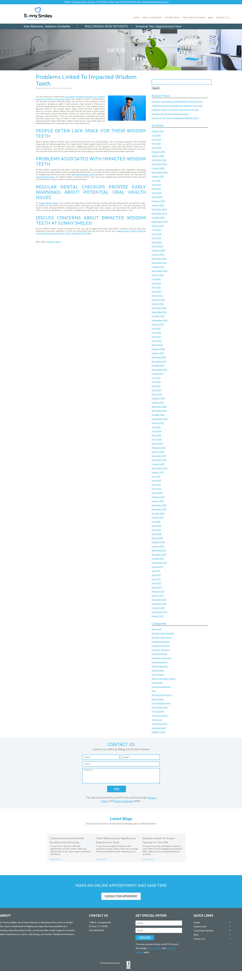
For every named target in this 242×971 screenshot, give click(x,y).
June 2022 (156, 332)
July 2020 (156, 427)
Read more (55, 859)
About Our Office (152, 17)
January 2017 (158, 595)
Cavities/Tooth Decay (162, 637)
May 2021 (156, 386)
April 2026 (156, 148)
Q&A (154, 691)
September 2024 (160, 221)
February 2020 (158, 448)
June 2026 (156, 139)
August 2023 (157, 275)
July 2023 (156, 279)
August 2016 (157, 616)
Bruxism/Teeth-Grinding (163, 633)
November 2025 (159, 164)
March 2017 (157, 587)
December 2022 (159, 308)
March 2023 (157, 296)
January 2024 (158, 254)
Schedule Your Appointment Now (158, 26)
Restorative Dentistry (162, 695)
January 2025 (158, 205)
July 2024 (156, 230)
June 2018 (156, 526)
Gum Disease (158, 674)
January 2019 (158, 501)
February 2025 (158, 201)
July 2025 (156, 180)
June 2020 (156, 431)
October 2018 (158, 513)
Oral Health (157, 683)
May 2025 (156, 189)
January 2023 (158, 304)
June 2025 (156, 185)
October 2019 (158, 464)
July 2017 (156, 571)
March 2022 (157, 345)
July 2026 (156, 135)
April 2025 (156, 193)
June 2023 (156, 283)
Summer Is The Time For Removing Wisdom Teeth (175, 118)
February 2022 (158, 349)
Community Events (161, 646)
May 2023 (156, 287)
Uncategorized (158, 728)
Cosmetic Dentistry (161, 650)
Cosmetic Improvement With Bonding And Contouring (177, 102)
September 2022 (160, 320)
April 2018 (156, 534)
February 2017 (158, 591)
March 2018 (157, 538)
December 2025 (159, 160)
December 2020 (159, 406)
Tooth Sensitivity (160, 724)
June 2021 (156, 382)
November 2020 (159, 411)
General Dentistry (160, 666)
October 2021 (158, 365)
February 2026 (158, 152)
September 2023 (159, 271)
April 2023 (156, 291)
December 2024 (159, 209)
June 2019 (156, 480)
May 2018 (156, 530)
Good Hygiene (158, 670)
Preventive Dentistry (161, 687)
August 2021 (157, 374)
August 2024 (158, 226)
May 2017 (156, 579)
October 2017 (158, 559)
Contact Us (222, 17)
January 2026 (158, 156)
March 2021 (157, 394)
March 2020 (157, 443)
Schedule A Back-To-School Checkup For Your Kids (175, 110)
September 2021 (159, 369)
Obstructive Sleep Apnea (163, 678)
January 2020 (158, 452)
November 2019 (159, 460)
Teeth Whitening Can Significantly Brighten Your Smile (177, 106)
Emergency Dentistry (161, 658)
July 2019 (156, 476)
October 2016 (158, 608)
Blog (210, 17)
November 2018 (159, 509)
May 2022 (156, 337)
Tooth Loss (157, 720)
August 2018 (157, 517)
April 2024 (157, 242)
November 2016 (159, 604)
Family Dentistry (159, 662)
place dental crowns (45, 177)
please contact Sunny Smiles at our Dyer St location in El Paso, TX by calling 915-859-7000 (91, 232)
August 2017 (157, 567)
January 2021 (158, 402)
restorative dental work (82, 174)
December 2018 (159, 505)
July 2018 (156, 521)
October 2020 (158, 415)
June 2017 (156, 575)
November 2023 (159, 263)
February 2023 (158, 300)
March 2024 (157, 246)
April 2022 (156, 341)
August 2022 (158, 324)
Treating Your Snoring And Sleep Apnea (170, 114)
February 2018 (158, 542)
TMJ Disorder (158, 711)
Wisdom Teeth (53, 242)
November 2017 (159, 554)
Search (156, 88)
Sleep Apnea (158, 699)
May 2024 (156, 238)
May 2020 (156, 435)
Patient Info (172, 17)
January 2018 (158, 546)
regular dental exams (49, 203)
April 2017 (156, 583)
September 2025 (160, 172)
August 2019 (157, 472)
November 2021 (159, 361)
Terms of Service (123, 801)
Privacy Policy (154, 948)
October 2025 (158, 168)
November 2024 (159, 213)
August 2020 (158, 423)
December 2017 (159, 550)
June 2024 (156, 234)
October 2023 (158, 267)
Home (136, 17)
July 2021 (156, 378)
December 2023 (159, 258)
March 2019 (157, 493)
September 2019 (159, 468)
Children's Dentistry (161, 642)
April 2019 (156, 489)
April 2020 (157, 439)
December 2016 (159, 600)
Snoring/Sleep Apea (161, 703)
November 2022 (159, 312)
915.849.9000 (127, 2)
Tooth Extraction (160, 715)
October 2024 (158, 217)
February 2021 (158, 398)
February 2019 (158, 497)
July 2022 (156, 328)
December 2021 (159, 357)
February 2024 (158, 250)
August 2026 (158, 131)
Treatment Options (194, 17)
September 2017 (159, 563)
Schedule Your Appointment (121, 896)
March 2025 (157, 197)
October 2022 (158, 316)
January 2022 (158, 353)
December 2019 (159, 456)
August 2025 (158, 176)
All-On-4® (156, 629)
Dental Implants (159, 654)
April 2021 (156, 390)
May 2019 (156, 484)
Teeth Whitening (160, 707)
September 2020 (160, 419)
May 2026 (156, 143)
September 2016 (159, 612)
